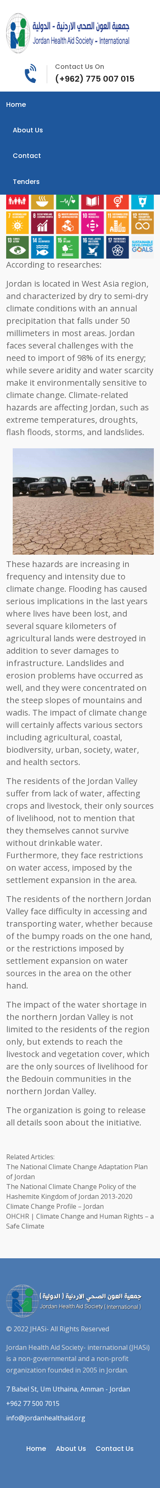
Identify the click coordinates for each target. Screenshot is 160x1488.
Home (16, 104)
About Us (28, 130)
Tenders (26, 181)
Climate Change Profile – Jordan (55, 1206)
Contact (27, 155)
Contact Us (115, 1448)
